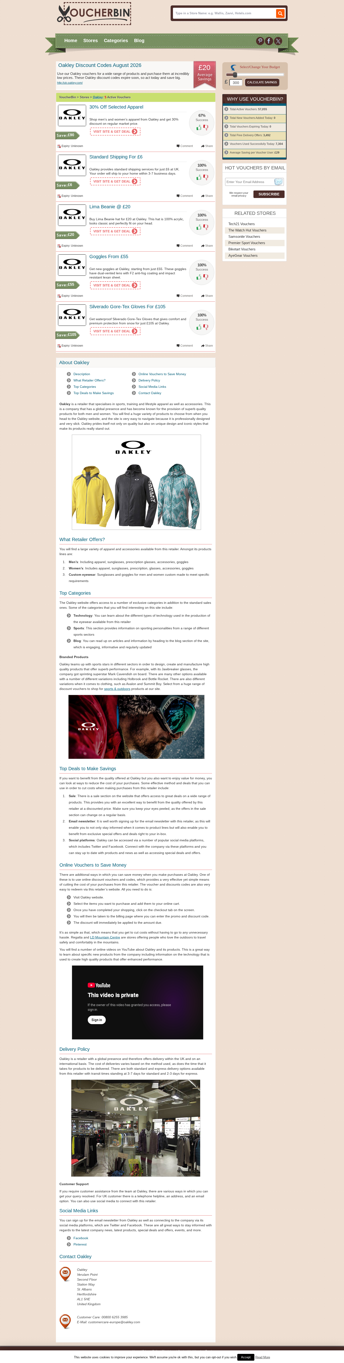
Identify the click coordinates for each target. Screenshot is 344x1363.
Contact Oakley (150, 393)
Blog (139, 40)
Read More (262, 1357)
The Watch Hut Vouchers (247, 230)
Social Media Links (152, 386)
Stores (90, 40)
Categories (116, 40)
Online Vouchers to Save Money (162, 374)
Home (70, 40)
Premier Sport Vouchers (246, 243)
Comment (186, 146)
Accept (246, 1357)
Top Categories (84, 386)
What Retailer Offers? (89, 380)
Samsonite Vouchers (244, 236)
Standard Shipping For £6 (116, 156)
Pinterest (80, 1244)
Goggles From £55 (108, 256)
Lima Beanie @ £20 (109, 206)
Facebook (80, 1238)
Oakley (98, 97)
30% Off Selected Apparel (116, 107)
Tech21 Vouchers (241, 224)
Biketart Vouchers (242, 249)
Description (81, 374)
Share (209, 146)
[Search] (280, 13)
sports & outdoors (117, 689)
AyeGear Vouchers (243, 255)
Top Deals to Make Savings (93, 393)
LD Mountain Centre (105, 937)
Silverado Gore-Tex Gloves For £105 (127, 306)
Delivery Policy (149, 380)
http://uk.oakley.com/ (70, 82)
